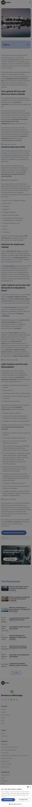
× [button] (30, 786)
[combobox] (28, 787)
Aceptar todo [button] (8, 799)
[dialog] (16, 796)
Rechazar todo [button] (23, 799)
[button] (16, 804)
